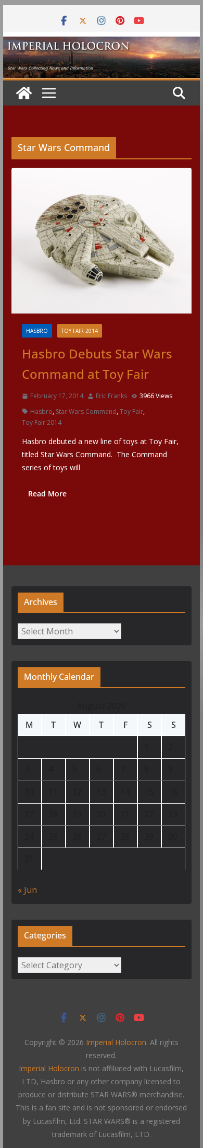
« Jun (27, 890)
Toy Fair (131, 411)
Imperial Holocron (49, 1068)
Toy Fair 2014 (79, 330)
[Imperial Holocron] (101, 44)
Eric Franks (111, 395)
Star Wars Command (86, 411)
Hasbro (37, 330)
